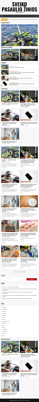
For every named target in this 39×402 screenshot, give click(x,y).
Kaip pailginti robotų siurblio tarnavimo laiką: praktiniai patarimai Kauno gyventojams (21, 84)
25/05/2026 (8, 125)
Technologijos (4, 329)
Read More (3, 168)
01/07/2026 (8, 59)
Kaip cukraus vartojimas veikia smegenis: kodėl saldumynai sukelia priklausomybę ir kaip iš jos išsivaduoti (28, 234)
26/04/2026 (8, 262)
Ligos (13, 71)
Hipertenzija (4, 309)
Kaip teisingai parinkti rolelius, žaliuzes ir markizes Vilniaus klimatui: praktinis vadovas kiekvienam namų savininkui (29, 57)
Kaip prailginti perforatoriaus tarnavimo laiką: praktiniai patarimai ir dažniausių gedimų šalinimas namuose (9, 260)
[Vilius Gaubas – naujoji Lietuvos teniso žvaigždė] (10, 96)
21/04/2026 (27, 262)
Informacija (10, 71)
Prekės (32, 54)
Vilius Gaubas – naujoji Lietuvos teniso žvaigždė (9, 57)
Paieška (3, 275)
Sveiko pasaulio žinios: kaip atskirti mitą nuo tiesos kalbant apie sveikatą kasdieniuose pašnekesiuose (21, 73)
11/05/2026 (27, 212)
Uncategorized (4, 331)
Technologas (4, 59)
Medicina (15, 71)
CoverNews (23, 400)
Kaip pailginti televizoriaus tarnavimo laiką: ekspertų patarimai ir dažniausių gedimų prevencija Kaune (29, 260)
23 (22, 271)
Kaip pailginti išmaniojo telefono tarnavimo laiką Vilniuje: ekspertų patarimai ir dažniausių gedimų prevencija (21, 79)
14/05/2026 (8, 143)
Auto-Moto (4, 307)
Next (24, 271)
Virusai (3, 333)
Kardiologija (4, 313)
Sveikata (7, 55)
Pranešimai (4, 323)
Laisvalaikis (3, 55)
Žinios (3, 335)
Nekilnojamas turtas (27, 54)
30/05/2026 (27, 59)
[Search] (36, 16)
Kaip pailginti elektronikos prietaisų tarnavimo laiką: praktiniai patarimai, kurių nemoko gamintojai (29, 210)
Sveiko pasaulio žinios (19, 6)
